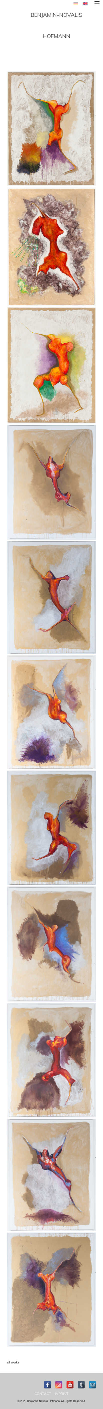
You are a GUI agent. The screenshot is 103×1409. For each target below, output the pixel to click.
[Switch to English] (85, 3)
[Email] (92, 1384)
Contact (42, 1393)
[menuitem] (42, 1393)
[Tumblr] (81, 1384)
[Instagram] (58, 1384)
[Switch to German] (75, 3)
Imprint (61, 1393)
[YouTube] (70, 1384)
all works (13, 1362)
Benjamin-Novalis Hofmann (56, 25)
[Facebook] (47, 1384)
